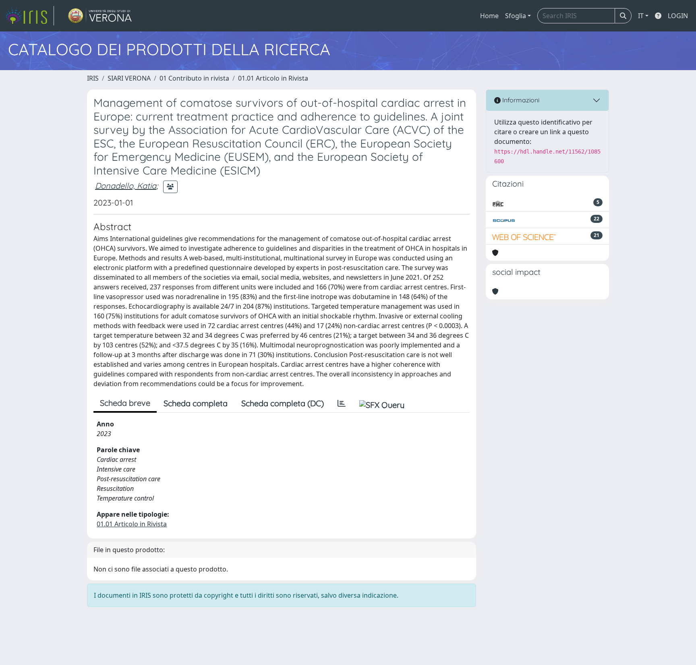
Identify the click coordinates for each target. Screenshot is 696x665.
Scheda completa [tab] (196, 403)
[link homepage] (29, 15)
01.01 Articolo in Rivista (273, 78)
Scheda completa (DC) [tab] (282, 403)
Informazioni (520, 100)
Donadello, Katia (125, 186)
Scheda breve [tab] (125, 403)
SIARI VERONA (129, 78)
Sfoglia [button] (515, 15)
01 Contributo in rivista (194, 78)
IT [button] (641, 15)
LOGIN (678, 15)
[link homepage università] (100, 15)
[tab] (341, 403)
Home (489, 15)
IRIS (93, 78)
